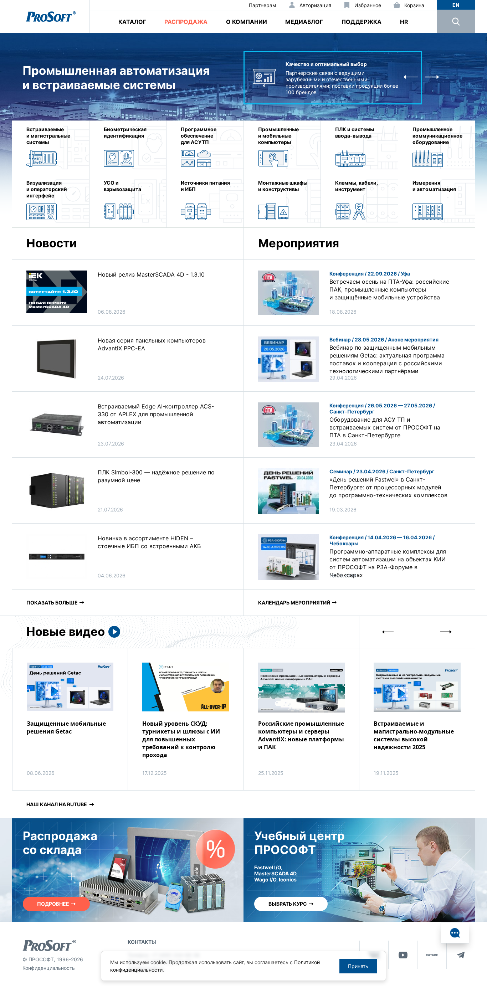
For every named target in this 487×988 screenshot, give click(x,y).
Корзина (414, 5)
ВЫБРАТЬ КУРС (287, 904)
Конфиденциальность (48, 968)
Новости (51, 243)
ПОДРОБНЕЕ (53, 904)
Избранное (367, 5)
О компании (246, 21)
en (455, 5)
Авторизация (315, 5)
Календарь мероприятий (294, 603)
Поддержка (361, 21)
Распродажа (185, 21)
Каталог (132, 21)
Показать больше (52, 603)
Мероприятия (298, 243)
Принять (358, 966)
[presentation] (411, 78)
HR (404, 21)
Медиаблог (304, 21)
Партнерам (262, 5)
